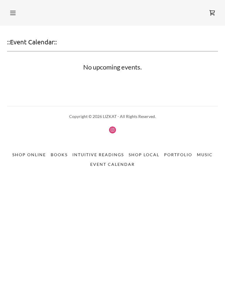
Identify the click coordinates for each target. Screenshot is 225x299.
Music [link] (205, 154)
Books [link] (59, 154)
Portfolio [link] (178, 154)
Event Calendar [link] (112, 164)
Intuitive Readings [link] (98, 154)
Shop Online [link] (29, 154)
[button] (13, 13)
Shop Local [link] (144, 154)
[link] (212, 13)
